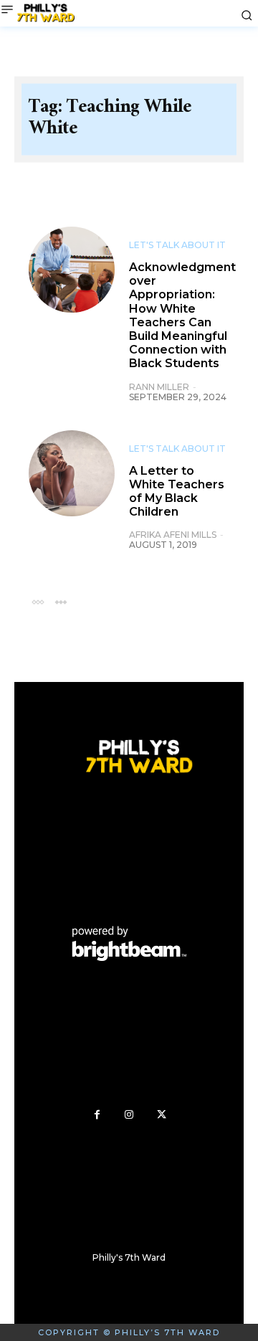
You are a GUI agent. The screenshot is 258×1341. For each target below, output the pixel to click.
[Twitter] (161, 1114)
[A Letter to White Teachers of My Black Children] (72, 473)
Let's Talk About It (177, 245)
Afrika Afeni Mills (172, 534)
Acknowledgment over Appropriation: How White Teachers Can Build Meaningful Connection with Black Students (182, 315)
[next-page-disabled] (61, 601)
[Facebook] (97, 1114)
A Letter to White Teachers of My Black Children (176, 491)
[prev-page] (38, 601)
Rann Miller (159, 387)
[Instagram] (129, 1114)
